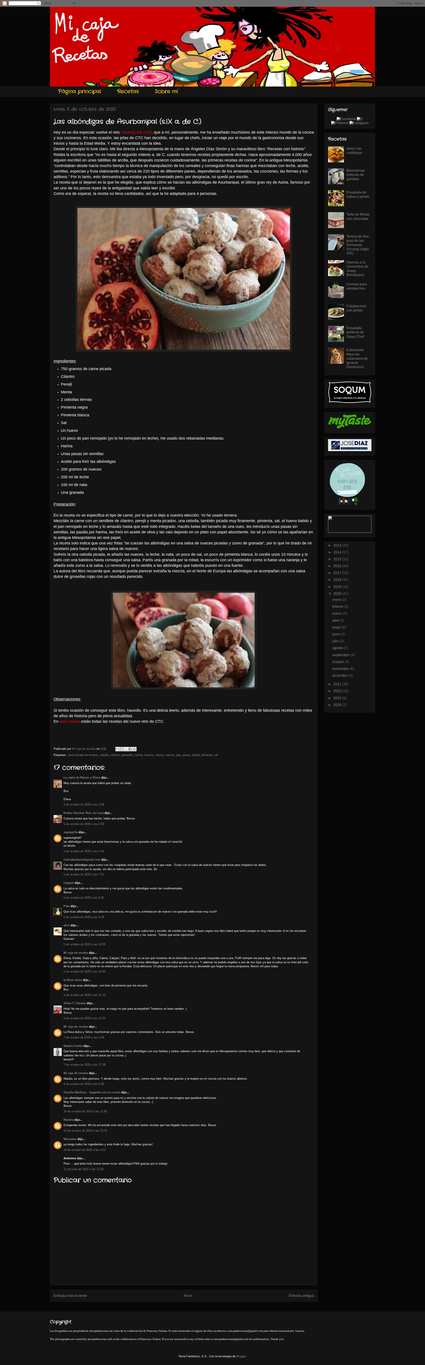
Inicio (188, 1296)
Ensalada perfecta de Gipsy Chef (355, 332)
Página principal (79, 91)
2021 (337, 684)
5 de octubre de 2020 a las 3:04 (84, 804)
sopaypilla (71, 832)
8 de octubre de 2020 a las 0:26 (84, 1084)
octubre (338, 662)
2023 (337, 698)
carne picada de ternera (83, 755)
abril (67, 925)
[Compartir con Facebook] (130, 749)
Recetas (128, 91)
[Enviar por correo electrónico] (117, 749)
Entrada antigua (301, 1296)
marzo (337, 613)
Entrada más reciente (70, 1296)
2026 (337, 705)
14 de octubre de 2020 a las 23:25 (85, 1130)
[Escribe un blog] (122, 749)
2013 (337, 545)
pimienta (206, 755)
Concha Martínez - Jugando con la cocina (92, 1092)
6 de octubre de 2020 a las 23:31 (85, 1018)
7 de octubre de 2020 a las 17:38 (85, 1064)
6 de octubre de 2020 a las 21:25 (85, 995)
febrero (338, 606)
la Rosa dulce (73, 980)
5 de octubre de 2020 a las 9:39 (84, 917)
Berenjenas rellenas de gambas (355, 175)
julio (336, 641)
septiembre (341, 655)
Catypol (69, 882)
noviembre (341, 669)
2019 (337, 587)
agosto (338, 648)
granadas (127, 755)
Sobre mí (166, 91)
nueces (169, 755)
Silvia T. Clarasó (75, 1003)
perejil (196, 755)
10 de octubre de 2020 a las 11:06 (85, 1111)
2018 (337, 580)
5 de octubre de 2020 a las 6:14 (84, 851)
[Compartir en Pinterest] (134, 749)
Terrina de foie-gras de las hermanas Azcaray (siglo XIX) (358, 245)
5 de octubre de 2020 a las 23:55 (85, 971)
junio (336, 634)
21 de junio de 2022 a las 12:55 (84, 1169)
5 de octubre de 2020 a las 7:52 (84, 874)
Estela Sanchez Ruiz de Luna (84, 813)
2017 (337, 573)
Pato (67, 906)
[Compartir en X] (126, 749)
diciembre (340, 675)
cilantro (115, 755)
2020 (337, 594)
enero (337, 600)
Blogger (241, 1356)
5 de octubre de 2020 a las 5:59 (84, 824)
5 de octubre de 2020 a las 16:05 (85, 944)
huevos (149, 755)
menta (159, 755)
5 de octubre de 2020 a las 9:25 (84, 897)
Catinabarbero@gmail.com (82, 859)
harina (139, 755)
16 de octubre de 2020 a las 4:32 (85, 1150)
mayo (337, 627)
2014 (337, 552)
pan (178, 755)
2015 (337, 559)
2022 (337, 691)
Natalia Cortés (73, 1046)
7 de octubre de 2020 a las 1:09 (84, 1037)
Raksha (68, 1119)
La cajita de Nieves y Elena (82, 777)
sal (216, 755)
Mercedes (70, 1139)
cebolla (103, 755)
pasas (186, 755)
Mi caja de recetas (76, 952)
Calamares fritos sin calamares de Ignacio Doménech (357, 358)
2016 (337, 566)
